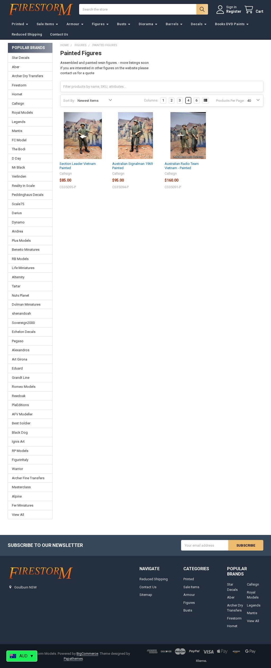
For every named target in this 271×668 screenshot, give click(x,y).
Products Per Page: (230, 101)
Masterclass (21, 487)
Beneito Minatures (25, 250)
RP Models (20, 451)
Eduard (17, 368)
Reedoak (19, 396)
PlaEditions (20, 405)
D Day (16, 158)
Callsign (18, 104)
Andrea (17, 231)
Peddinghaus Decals (27, 195)
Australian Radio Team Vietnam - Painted (182, 166)
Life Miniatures (23, 268)
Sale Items (45, 24)
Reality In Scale (23, 186)
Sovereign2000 (23, 323)
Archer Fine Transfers (28, 478)
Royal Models (22, 113)
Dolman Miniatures (26, 304)
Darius (17, 213)
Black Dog (20, 432)
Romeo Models (23, 387)
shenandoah (21, 313)
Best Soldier (21, 423)
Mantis (17, 131)
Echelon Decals (23, 332)
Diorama (146, 24)
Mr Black (18, 167)
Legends (18, 122)
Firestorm (19, 85)
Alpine (17, 496)
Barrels (172, 24)
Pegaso (18, 341)
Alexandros (20, 350)
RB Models (20, 259)
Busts (121, 24)
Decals (196, 24)
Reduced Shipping (27, 34)
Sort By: (69, 101)
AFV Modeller (22, 414)
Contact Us (59, 34)
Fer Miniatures (22, 505)
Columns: (151, 100)
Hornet (17, 94)
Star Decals (20, 58)
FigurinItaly (20, 460)
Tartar (16, 286)
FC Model (19, 140)
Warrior (17, 469)
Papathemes (73, 659)
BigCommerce (87, 654)
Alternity (18, 277)
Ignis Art (18, 441)
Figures (98, 24)
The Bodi (18, 149)
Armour (72, 24)
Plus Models (21, 241)
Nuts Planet (20, 295)
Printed (18, 24)
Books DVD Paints (230, 24)
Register (233, 11)
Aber (15, 67)
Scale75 (18, 204)
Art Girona (19, 359)
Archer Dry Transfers (27, 76)
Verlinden (19, 176)
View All (18, 515)
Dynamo (18, 222)
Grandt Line (20, 378)
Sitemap (145, 595)
